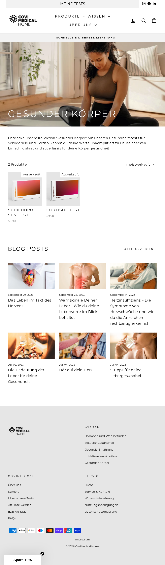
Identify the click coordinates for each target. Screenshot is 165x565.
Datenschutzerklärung (101, 511)
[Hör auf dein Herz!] (82, 346)
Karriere (13, 491)
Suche (89, 485)
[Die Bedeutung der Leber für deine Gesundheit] (31, 346)
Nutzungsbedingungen (101, 505)
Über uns (81, 25)
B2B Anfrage (17, 511)
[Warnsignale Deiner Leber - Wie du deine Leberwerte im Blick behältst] (82, 276)
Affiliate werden (19, 505)
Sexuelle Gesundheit (99, 442)
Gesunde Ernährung (99, 449)
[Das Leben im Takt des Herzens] (31, 276)
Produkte (68, 16)
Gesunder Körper (97, 462)
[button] (22, 560)
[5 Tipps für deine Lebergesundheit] (133, 346)
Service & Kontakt (97, 491)
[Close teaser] (42, 554)
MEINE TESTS (72, 4)
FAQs (12, 518)
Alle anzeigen (139, 249)
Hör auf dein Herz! (76, 370)
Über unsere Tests (21, 498)
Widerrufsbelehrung (99, 498)
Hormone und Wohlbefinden (106, 436)
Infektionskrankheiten (101, 456)
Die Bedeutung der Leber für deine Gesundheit (26, 376)
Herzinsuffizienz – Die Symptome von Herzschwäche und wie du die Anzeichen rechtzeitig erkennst (132, 312)
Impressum (82, 539)
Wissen (97, 16)
